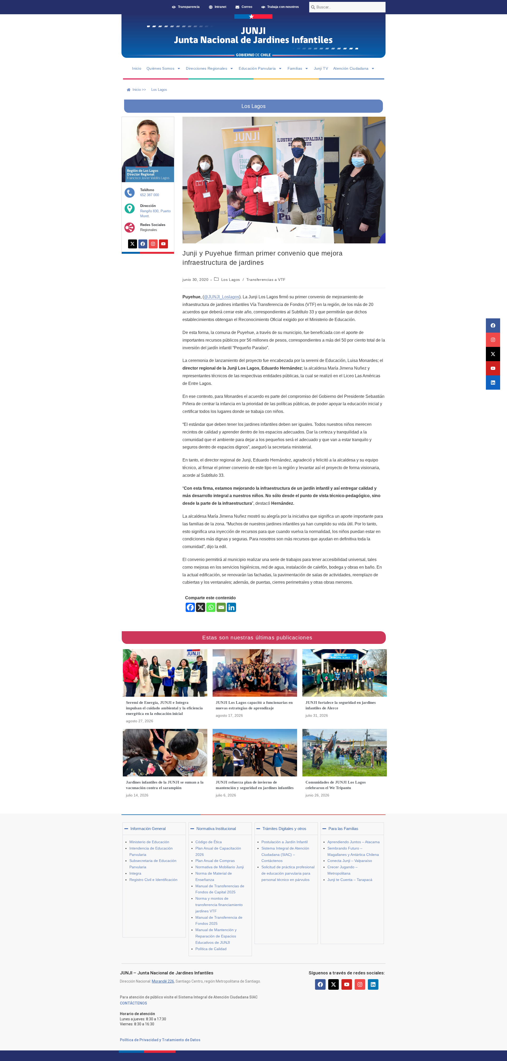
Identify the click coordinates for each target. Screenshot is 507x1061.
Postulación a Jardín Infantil (284, 842)
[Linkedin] (493, 382)
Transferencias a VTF (266, 279)
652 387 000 (149, 195)
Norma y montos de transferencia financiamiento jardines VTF (219, 904)
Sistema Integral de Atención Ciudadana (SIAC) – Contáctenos (285, 854)
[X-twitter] (493, 354)
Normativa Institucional (216, 828)
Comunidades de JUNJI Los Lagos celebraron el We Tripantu (336, 785)
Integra (135, 873)
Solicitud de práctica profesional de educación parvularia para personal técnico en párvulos (287, 873)
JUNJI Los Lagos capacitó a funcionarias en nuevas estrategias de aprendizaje (254, 705)
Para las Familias (343, 828)
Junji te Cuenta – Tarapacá (349, 880)
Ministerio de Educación (149, 842)
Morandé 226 (163, 981)
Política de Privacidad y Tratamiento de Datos (160, 1040)
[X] (200, 607)
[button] (154, 829)
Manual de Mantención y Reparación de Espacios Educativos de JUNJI (216, 936)
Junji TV (321, 68)
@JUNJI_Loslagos (221, 297)
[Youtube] (493, 368)
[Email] (221, 607)
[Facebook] (493, 325)
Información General (148, 828)
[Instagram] (493, 340)
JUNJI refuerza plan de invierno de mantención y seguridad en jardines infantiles (255, 785)
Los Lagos (230, 279)
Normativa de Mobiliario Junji (219, 867)
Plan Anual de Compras (215, 861)
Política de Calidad (211, 949)
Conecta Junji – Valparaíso (349, 861)
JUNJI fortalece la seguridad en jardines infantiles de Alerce (341, 705)
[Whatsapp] (210, 607)
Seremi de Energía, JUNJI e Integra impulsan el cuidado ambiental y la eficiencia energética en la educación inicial (164, 708)
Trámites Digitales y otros (284, 828)
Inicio (136, 68)
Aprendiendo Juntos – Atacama (353, 842)
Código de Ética (208, 842)
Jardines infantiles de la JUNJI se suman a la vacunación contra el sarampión (165, 785)
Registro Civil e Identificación (153, 880)
